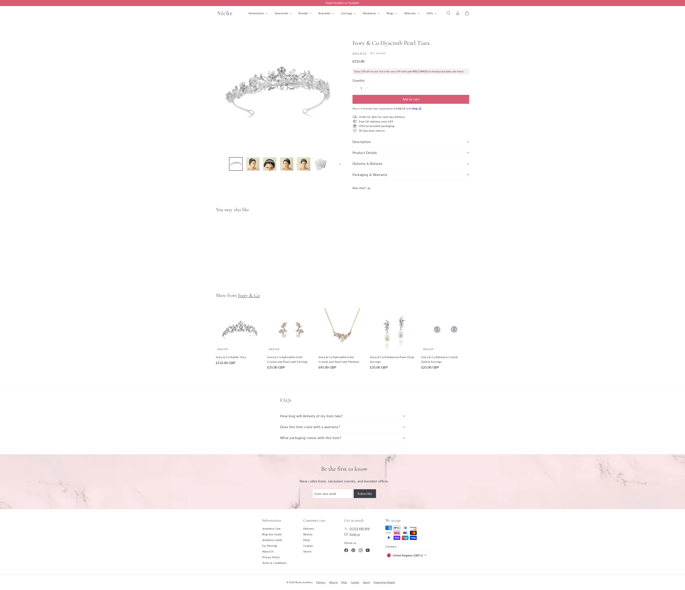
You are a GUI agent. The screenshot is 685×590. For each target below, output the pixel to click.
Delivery (308, 528)
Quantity (358, 80)
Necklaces (370, 13)
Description (361, 142)
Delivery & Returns (367, 163)
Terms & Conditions (274, 562)
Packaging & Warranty (370, 175)
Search (307, 551)
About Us (268, 551)
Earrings (347, 13)
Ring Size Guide (272, 534)
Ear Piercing (269, 545)
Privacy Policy (271, 557)
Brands (304, 13)
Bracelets (324, 13)
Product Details (364, 153)
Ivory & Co (359, 52)
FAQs (306, 540)
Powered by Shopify (384, 582)
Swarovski (282, 13)
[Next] (338, 164)
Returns (308, 534)
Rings (390, 13)
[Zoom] (278, 91)
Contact (308, 545)
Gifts (430, 13)
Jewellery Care (271, 528)
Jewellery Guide (272, 540)
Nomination (256, 13)
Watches (410, 13)
